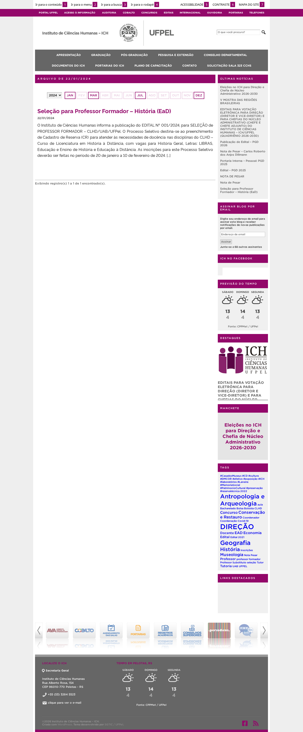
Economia (252, 533)
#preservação (254, 488)
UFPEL (243, 566)
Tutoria (226, 566)
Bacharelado (228, 508)
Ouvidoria (214, 12)
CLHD (258, 508)
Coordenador (251, 517)
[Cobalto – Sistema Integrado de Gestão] (84, 636)
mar (93, 95)
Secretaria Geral (57, 670)
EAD (239, 533)
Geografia (235, 542)
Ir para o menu (83, 4)
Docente (227, 533)
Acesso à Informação (79, 12)
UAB (235, 566)
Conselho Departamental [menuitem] (225, 54)
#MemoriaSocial (230, 485)
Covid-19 (243, 520)
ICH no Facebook (236, 258)
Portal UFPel (48, 12)
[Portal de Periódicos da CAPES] (219, 636)
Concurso (229, 512)
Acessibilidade (193, 4)
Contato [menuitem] (189, 65)
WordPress (65, 724)
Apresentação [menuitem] (68, 54)
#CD (245, 475)
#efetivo (237, 478)
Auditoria (109, 12)
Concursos (149, 12)
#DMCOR (226, 478)
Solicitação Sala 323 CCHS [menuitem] (229, 65)
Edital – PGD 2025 (233, 170)
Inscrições (247, 550)
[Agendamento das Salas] (111, 636)
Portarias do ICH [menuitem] (109, 65)
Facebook (245, 723)
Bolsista (249, 508)
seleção (251, 562)
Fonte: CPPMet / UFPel (243, 326)
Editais (168, 12)
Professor (228, 559)
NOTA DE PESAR (232, 176)
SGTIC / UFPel (114, 724)
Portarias (236, 12)
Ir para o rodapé (144, 4)
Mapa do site (251, 4)
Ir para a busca (113, 4)
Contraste (223, 4)
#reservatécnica (230, 491)
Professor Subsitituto (233, 562)
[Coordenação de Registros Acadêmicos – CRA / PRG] (165, 636)
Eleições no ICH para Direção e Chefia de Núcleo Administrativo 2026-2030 (242, 90)
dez (199, 95)
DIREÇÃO (237, 527)
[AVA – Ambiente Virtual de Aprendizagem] (57, 636)
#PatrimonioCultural (232, 488)
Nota (247, 555)
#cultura (253, 475)
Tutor (260, 562)
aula (260, 504)
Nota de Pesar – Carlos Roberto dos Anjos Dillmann (242, 153)
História (230, 549)
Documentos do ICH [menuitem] (68, 65)
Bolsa (239, 508)
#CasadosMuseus (230, 475)
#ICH (261, 478)
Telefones (256, 12)
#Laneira (242, 481)
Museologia (231, 554)
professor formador (248, 559)
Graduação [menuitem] (101, 54)
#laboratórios (228, 481)
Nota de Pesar (230, 182)
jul (140, 95)
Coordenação (228, 520)
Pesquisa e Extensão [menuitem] (175, 54)
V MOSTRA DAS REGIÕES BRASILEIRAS (238, 101)
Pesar (254, 555)
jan (70, 95)
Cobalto (129, 12)
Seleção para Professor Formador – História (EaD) (104, 111)
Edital (225, 537)
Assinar (226, 241)
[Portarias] (138, 636)
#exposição (250, 478)
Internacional (190, 12)
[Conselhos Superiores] (192, 636)
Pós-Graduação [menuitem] (134, 54)
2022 (243, 491)
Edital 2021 (237, 537)
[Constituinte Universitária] (246, 636)
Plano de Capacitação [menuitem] (153, 65)
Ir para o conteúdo (51, 4)
